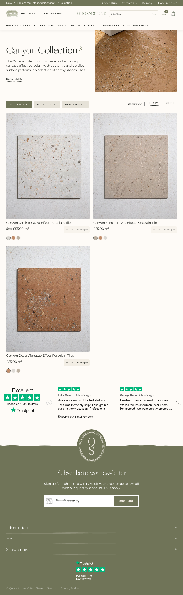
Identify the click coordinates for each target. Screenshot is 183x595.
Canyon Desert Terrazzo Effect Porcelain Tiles (13, 238)
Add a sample (79, 229)
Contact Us (129, 3)
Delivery (147, 3)
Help (10, 538)
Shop (12, 13)
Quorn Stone (17, 588)
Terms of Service (46, 588)
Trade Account (167, 3)
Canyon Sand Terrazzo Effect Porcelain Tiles (18, 238)
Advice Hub (109, 3)
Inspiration (29, 13)
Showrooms (53, 13)
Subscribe (126, 501)
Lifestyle (154, 103)
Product (170, 103)
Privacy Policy (70, 588)
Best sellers (47, 104)
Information (17, 527)
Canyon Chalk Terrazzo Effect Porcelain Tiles (39, 223)
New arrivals (75, 104)
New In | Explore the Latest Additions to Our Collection (39, 2)
